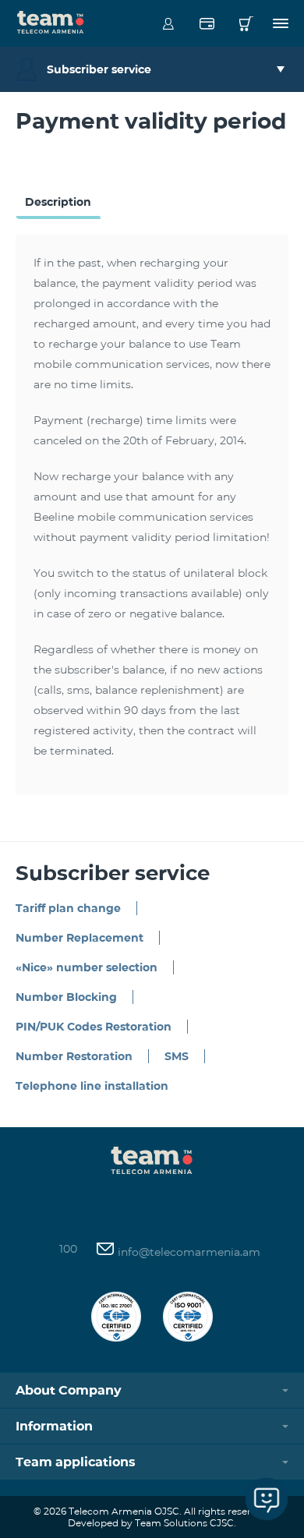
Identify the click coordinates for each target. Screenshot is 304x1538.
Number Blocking (66, 997)
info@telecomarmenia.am (187, 1252)
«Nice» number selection (86, 967)
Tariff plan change (68, 908)
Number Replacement (79, 938)
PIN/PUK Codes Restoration (93, 1027)
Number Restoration (74, 1056)
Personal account (168, 23)
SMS (176, 1056)
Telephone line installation (92, 1086)
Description (58, 202)
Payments (207, 23)
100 (68, 1249)
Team (51, 21)
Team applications (76, 1462)
